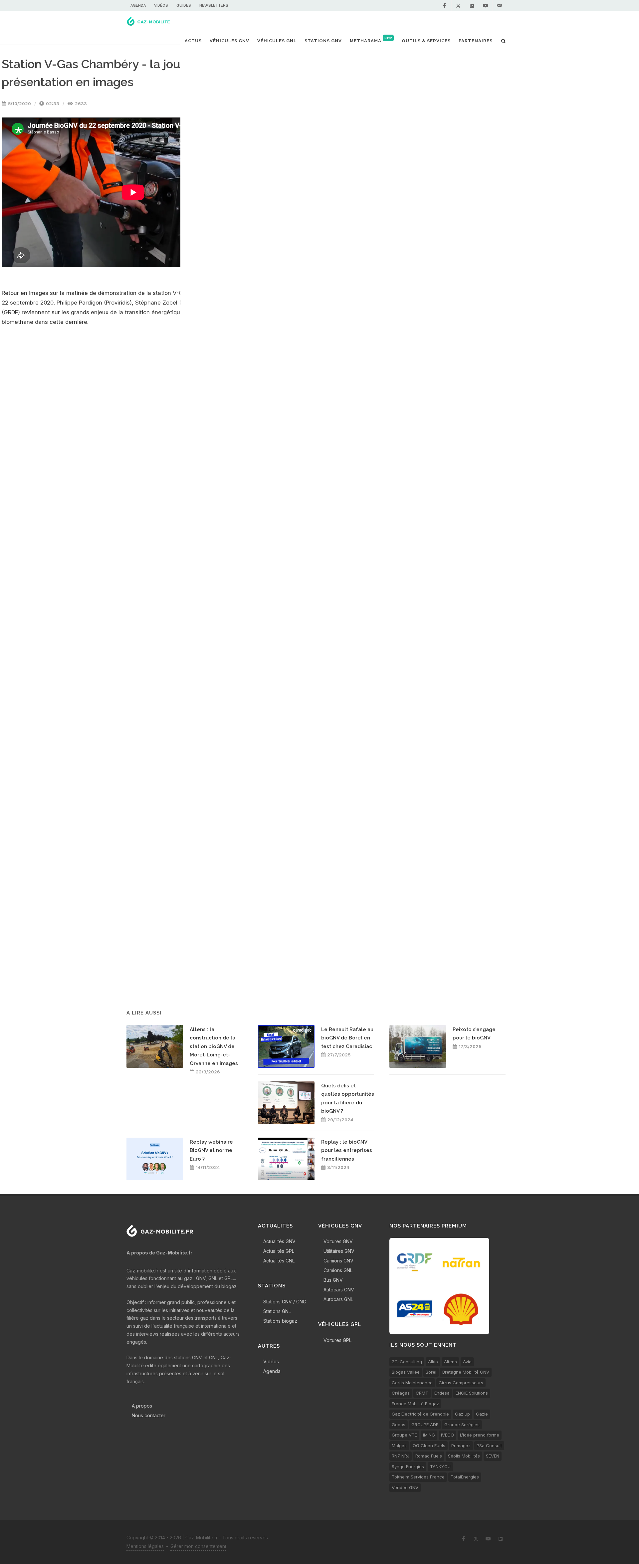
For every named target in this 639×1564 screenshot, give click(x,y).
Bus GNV (333, 1280)
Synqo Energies (408, 1466)
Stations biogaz (280, 1321)
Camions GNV (338, 1260)
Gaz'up (462, 1414)
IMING (429, 1435)
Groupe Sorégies (462, 1424)
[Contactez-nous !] (499, 5)
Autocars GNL (338, 1299)
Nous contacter (148, 1415)
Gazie (482, 1414)
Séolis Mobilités (464, 1455)
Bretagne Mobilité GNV (465, 1372)
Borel (431, 1372)
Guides (183, 5)
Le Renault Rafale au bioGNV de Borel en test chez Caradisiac (347, 1037)
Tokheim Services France (418, 1476)
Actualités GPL (278, 1251)
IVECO (447, 1435)
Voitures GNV (338, 1241)
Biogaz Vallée (406, 1372)
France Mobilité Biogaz (415, 1403)
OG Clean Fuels (429, 1445)
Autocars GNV (338, 1289)
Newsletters (213, 5)
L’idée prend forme (479, 1435)
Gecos (398, 1424)
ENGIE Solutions (472, 1393)
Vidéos (161, 5)
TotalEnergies (465, 1476)
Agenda (138, 5)
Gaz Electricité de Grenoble (420, 1414)
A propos (142, 1406)
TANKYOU (440, 1466)
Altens (450, 1361)
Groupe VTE (404, 1435)
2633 (80, 103)
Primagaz (461, 1445)
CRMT (422, 1393)
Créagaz (401, 1393)
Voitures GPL (337, 1340)
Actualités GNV (279, 1241)
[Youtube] (485, 5)
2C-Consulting (407, 1361)
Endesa (442, 1393)
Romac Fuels (428, 1455)
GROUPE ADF (424, 1424)
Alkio (433, 1361)
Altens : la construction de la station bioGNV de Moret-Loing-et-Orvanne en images (214, 1046)
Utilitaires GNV (338, 1251)
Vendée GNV (405, 1487)
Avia (467, 1361)
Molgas (399, 1445)
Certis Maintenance (412, 1382)
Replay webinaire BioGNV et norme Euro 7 (211, 1150)
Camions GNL (337, 1270)
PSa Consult (489, 1445)
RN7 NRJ (400, 1455)
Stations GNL (277, 1311)
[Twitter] (458, 5)
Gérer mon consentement (198, 1546)
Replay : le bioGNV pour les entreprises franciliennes (346, 1150)
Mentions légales (145, 1546)
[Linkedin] (472, 5)
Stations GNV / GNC (284, 1301)
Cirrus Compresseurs (461, 1382)
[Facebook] (444, 5)
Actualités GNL (279, 1260)
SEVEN (492, 1455)
